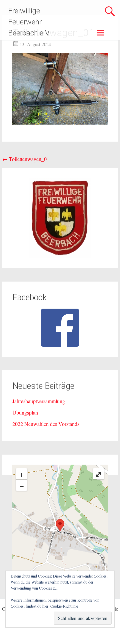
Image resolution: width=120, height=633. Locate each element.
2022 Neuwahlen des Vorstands (45, 423)
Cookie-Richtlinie (64, 606)
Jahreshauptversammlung (38, 401)
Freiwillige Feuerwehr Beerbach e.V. (29, 22)
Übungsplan (25, 412)
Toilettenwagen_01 (25, 158)
